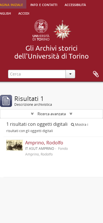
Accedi (23, 13)
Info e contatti (43, 4)
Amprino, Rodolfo (44, 143)
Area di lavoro (96, 74)
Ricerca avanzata (52, 113)
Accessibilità (75, 4)
